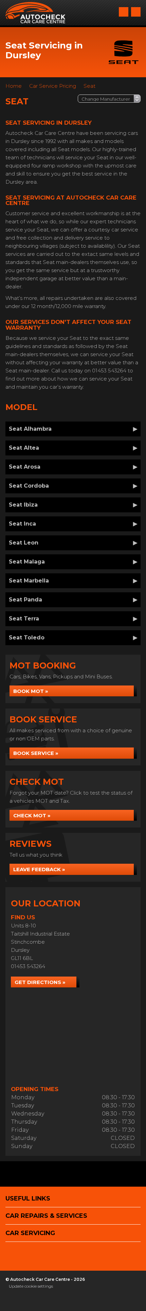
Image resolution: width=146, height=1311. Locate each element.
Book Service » (35, 753)
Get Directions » (40, 982)
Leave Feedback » (39, 869)
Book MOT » (30, 691)
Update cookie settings (31, 1286)
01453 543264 (28, 966)
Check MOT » (32, 815)
